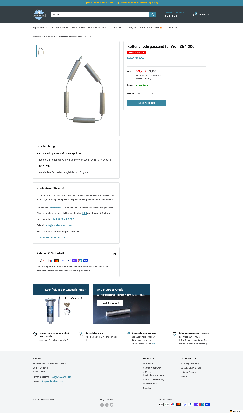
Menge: (131, 93)
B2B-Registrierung (190, 363)
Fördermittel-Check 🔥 (151, 27)
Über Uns (117, 27)
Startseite (37, 36)
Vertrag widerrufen (152, 368)
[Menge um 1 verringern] (139, 93)
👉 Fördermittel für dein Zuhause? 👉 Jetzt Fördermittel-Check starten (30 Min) (121, 3)
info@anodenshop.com (59, 225)
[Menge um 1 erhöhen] (152, 93)
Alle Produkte (49, 36)
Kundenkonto (172, 16)
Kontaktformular (56, 207)
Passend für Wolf (136, 58)
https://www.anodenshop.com (51, 237)
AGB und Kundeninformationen (153, 373)
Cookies (147, 388)
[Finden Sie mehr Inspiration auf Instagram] (107, 405)
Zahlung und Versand (191, 368)
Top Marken (38, 27)
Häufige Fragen (188, 372)
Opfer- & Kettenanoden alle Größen (89, 27)
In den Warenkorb (146, 103)
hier (153, 343)
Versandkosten (155, 75)
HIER (84, 213)
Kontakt (170, 27)
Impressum (148, 363)
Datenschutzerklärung (153, 379)
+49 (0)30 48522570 (64, 219)
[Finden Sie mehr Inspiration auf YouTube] (111, 405)
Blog (131, 27)
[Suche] (152, 14)
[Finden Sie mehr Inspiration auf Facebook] (102, 405)
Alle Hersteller (58, 27)
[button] (236, 411)
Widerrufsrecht (150, 383)
